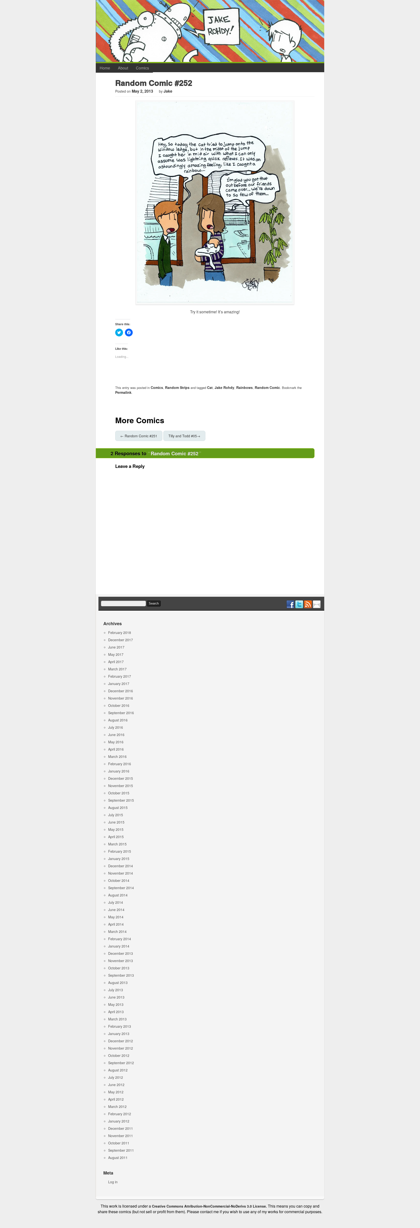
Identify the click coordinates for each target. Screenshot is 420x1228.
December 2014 (120, 865)
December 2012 (120, 1040)
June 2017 (116, 647)
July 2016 (115, 727)
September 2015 (121, 800)
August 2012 (118, 1070)
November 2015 (120, 785)
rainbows (244, 387)
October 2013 (118, 967)
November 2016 (120, 698)
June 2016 (116, 734)
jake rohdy (224, 387)
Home (105, 68)
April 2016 (116, 749)
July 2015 (115, 814)
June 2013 (116, 997)
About (123, 68)
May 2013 (115, 1004)
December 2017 (120, 639)
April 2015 (116, 836)
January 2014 (118, 946)
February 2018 (119, 632)
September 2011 (121, 1150)
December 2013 (120, 953)
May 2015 (115, 829)
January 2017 (118, 683)
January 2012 (118, 1121)
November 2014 (120, 873)
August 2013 (118, 982)
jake (168, 91)
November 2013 (120, 960)
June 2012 (116, 1084)
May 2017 (115, 654)
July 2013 (115, 989)
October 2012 (118, 1055)
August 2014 (118, 895)
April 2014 (116, 924)
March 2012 (117, 1106)
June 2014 (116, 909)
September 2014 (121, 887)
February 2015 (119, 851)
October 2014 (118, 880)
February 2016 (119, 763)
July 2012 (115, 1077)
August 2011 (118, 1157)
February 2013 (119, 1026)
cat (210, 387)
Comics (142, 68)
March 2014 (117, 931)
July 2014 (115, 902)
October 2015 (118, 792)
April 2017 (116, 661)
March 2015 (117, 844)
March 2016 (117, 756)
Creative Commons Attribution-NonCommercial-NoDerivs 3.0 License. (209, 1206)
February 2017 (119, 676)
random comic (267, 387)
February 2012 (119, 1113)
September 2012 (121, 1062)
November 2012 (120, 1048)
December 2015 (120, 778)
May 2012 (115, 1091)
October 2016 (118, 705)
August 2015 (118, 807)
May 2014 (115, 916)
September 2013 (121, 975)
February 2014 (119, 938)
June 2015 (116, 822)
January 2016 (118, 771)
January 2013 (118, 1033)
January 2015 (118, 858)
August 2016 (118, 720)
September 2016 (121, 712)
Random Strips (177, 387)
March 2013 (117, 1019)
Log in (113, 1181)
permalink (123, 392)
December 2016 (120, 690)
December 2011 (120, 1128)
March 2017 (117, 669)
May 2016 (115, 741)
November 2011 (120, 1135)
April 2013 (116, 1011)
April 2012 (116, 1099)
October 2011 (118, 1142)
